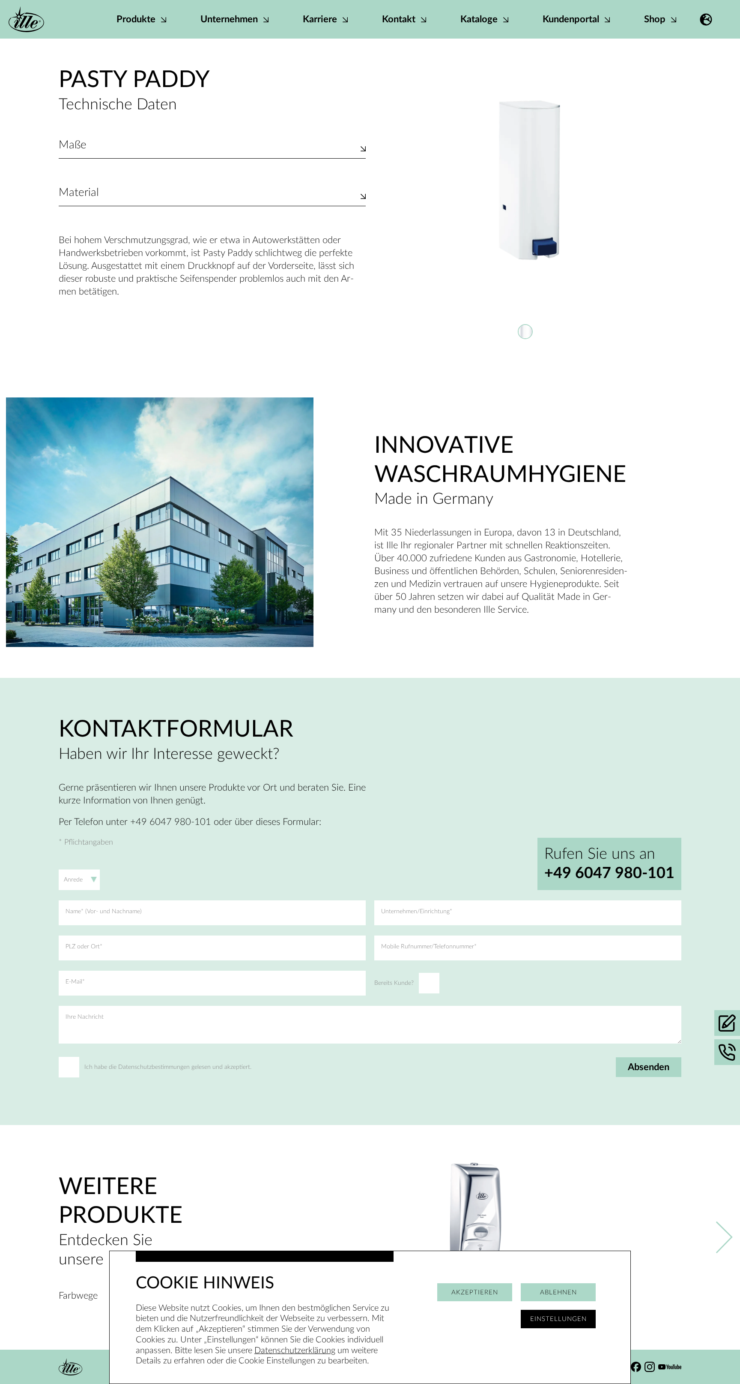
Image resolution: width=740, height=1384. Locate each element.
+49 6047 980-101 (609, 873)
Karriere (321, 19)
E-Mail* (75, 982)
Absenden (648, 1067)
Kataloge (480, 19)
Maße (73, 144)
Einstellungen (558, 1319)
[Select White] (525, 331)
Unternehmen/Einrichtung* (416, 912)
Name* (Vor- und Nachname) (104, 912)
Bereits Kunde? (394, 983)
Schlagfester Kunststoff (105, 202)
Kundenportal (572, 19)
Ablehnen (558, 1292)
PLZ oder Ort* (84, 947)
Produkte (137, 19)
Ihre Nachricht (85, 1017)
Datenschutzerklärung (294, 1350)
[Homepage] (26, 19)
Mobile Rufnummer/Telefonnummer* (429, 947)
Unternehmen (230, 19)
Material (79, 192)
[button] (706, 19)
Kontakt (400, 19)
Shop (656, 19)
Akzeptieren (474, 1292)
